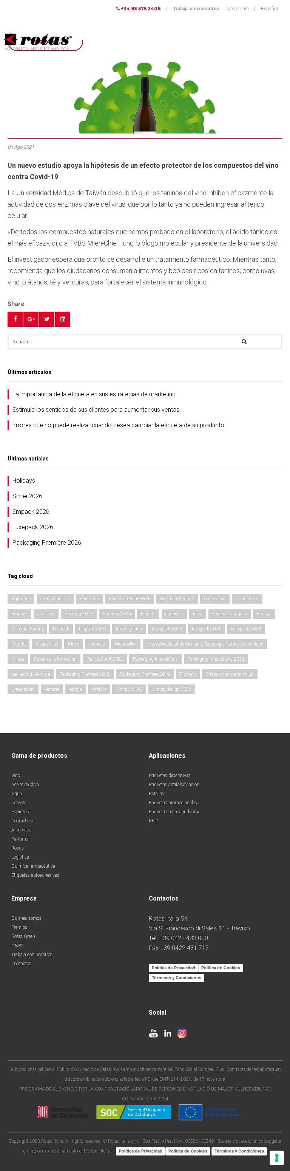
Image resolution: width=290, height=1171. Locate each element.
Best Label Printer (177, 598)
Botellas (156, 793)
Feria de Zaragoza (229, 613)
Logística (20, 857)
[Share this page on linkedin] (62, 319)
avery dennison (55, 598)
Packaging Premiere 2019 (145, 674)
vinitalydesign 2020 (171, 689)
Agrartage (21, 598)
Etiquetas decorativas (170, 775)
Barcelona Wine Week (129, 598)
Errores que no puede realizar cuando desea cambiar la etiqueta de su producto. (119, 425)
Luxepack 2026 (32, 527)
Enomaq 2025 (117, 613)
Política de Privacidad (173, 967)
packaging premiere (30, 674)
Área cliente (237, 8)
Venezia (52, 689)
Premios (19, 927)
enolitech (46, 613)
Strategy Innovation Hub (230, 674)
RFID (154, 820)
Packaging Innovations (155, 659)
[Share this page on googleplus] (31, 319)
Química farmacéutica (33, 866)
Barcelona (89, 598)
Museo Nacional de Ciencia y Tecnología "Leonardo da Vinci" (205, 644)
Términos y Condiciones (176, 977)
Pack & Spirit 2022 (104, 659)
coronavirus (247, 598)
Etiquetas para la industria (175, 811)
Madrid (18, 644)
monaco (97, 644)
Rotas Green (23, 936)
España (148, 613)
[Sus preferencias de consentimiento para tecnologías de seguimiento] (277, 1158)
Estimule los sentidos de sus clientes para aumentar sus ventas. (96, 409)
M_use (17, 659)
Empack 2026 (30, 511)
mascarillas (46, 644)
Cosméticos (22, 820)
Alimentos (21, 830)
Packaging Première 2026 (46, 542)
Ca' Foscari (215, 598)
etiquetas (174, 613)
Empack (19, 613)
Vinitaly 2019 (129, 689)
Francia (264, 613)
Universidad (23, 689)
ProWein (188, 674)
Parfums (19, 839)
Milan (73, 644)
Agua (16, 793)
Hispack (61, 629)
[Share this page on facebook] (15, 319)
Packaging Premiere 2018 (85, 674)
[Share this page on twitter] (46, 319)
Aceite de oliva (25, 784)
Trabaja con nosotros (196, 8)
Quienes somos (26, 918)
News (16, 945)
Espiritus (20, 811)
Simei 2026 (27, 496)
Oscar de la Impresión (55, 659)
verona (75, 689)
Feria (197, 613)
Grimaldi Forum (27, 629)
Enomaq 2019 (79, 613)
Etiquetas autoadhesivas (35, 875)
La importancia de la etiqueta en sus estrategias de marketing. (94, 394)
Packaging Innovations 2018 (216, 659)
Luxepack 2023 (246, 629)
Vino (15, 775)
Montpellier (126, 644)
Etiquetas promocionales (173, 802)
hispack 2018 (92, 629)
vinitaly (99, 689)
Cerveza (18, 802)
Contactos (21, 963)
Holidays (23, 480)
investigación (129, 629)
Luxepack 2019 (167, 629)
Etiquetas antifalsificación (174, 784)
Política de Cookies (220, 967)
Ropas (17, 848)
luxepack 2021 (206, 629)
